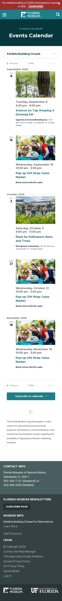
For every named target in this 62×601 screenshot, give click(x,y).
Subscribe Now (17, 506)
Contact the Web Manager (19, 551)
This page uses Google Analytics (23, 556)
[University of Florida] (45, 590)
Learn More (36, 6)
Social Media (11, 571)
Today (31, 63)
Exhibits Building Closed (23, 53)
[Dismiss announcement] (58, 4)
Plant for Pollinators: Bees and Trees (34, 238)
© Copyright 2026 (14, 546)
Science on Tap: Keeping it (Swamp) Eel (35, 112)
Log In (7, 575)
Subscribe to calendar (29, 396)
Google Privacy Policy (16, 561)
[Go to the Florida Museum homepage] (31, 14)
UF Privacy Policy (13, 566)
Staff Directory (12, 533)
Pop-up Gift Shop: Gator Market (33, 175)
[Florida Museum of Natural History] (17, 590)
